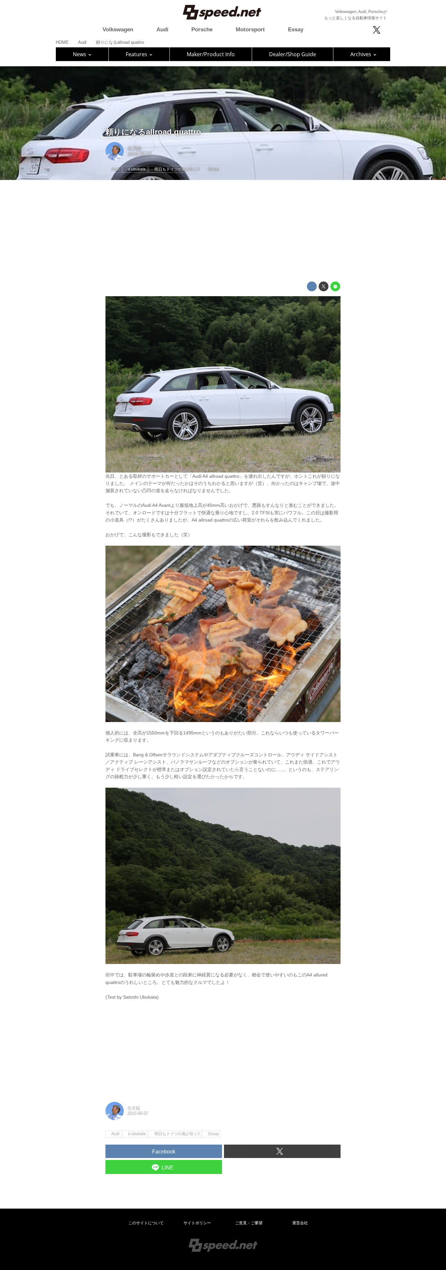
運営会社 (300, 1223)
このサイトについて (146, 1223)
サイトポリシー (197, 1223)
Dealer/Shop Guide (292, 54)
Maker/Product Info (211, 54)
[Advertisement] (223, 231)
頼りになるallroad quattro (153, 131)
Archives (361, 54)
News (80, 54)
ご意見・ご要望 (249, 1223)
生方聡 (134, 148)
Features (137, 54)
